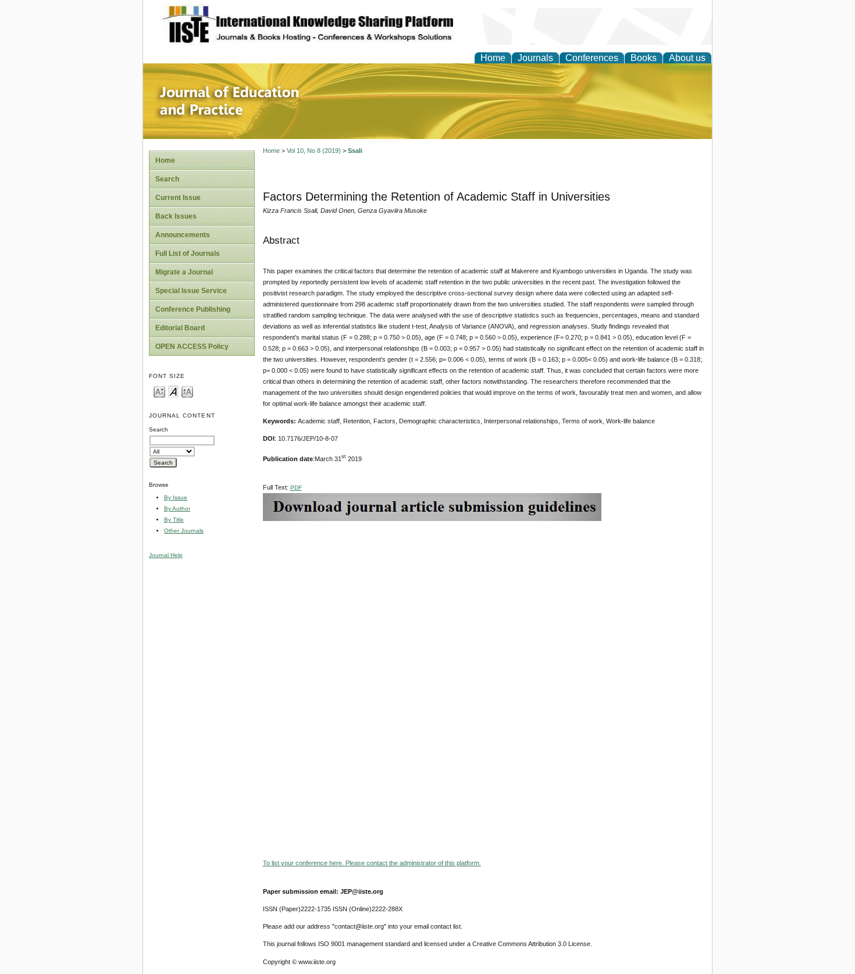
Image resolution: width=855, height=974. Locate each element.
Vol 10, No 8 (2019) (314, 150)
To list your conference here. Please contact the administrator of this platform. (372, 862)
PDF (296, 487)
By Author (177, 508)
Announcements (182, 235)
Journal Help (166, 555)
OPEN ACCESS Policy (192, 346)
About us (687, 58)
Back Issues (176, 216)
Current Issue (178, 198)
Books (643, 58)
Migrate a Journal (184, 272)
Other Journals (184, 530)
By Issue (175, 497)
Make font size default (173, 391)
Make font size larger (187, 391)
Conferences (591, 58)
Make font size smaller (159, 391)
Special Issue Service (191, 291)
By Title (174, 519)
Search (167, 179)
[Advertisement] (484, 602)
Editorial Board (180, 328)
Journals (535, 58)
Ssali (355, 150)
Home (492, 58)
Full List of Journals (187, 253)
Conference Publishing (192, 309)
